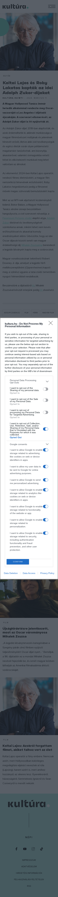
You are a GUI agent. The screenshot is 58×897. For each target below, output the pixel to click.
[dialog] (29, 448)
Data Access (29, 573)
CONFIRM (18, 562)
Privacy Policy (47, 573)
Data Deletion (11, 573)
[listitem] (29, 381)
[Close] (52, 324)
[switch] (45, 389)
